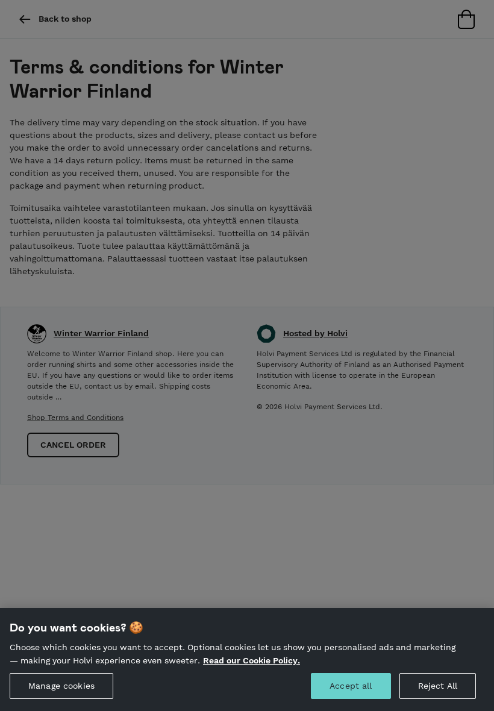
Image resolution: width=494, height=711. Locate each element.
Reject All (437, 686)
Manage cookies (61, 686)
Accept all (351, 686)
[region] (247, 659)
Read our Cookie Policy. (251, 660)
